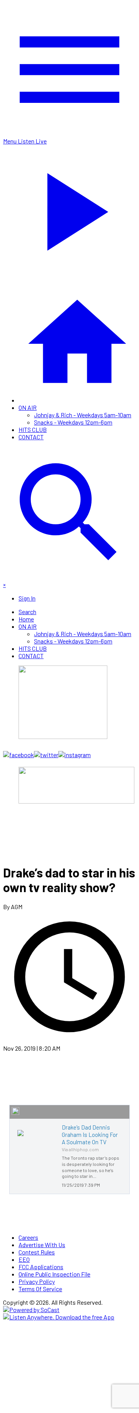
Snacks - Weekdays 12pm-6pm (73, 422)
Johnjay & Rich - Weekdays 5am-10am (82, 414)
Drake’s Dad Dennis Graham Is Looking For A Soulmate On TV (90, 1134)
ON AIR (28, 407)
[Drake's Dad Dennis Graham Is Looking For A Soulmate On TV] (20, 1136)
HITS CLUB (33, 429)
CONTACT (31, 436)
